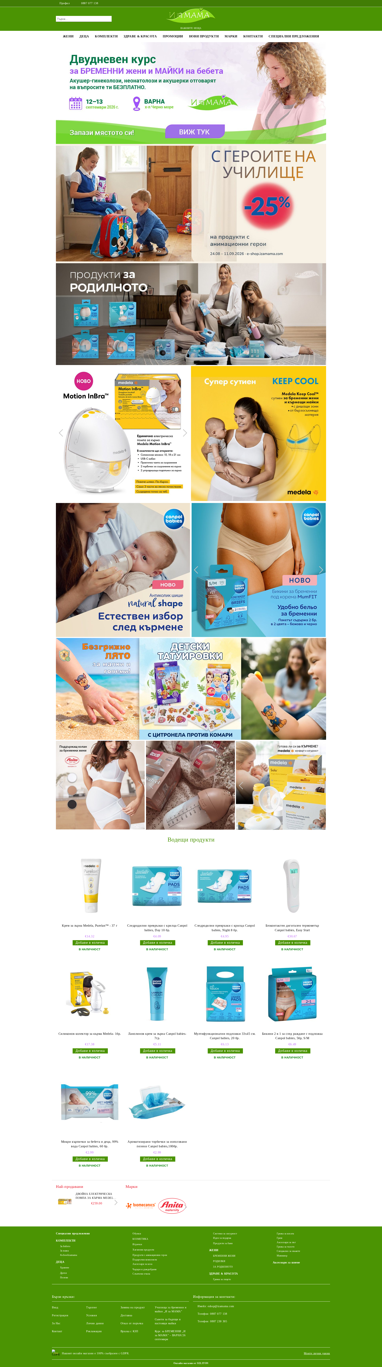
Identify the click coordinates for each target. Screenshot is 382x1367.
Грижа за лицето (222, 1279)
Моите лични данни (317, 1353)
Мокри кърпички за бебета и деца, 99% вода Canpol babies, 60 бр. (89, 1144)
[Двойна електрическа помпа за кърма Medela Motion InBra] (65, 1201)
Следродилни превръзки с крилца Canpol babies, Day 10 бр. (157, 928)
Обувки (137, 1233)
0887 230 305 (218, 1321)
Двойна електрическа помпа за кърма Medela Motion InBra (95, 1196)
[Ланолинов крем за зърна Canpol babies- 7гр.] (157, 994)
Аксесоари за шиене (286, 1262)
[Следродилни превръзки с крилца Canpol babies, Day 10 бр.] (157, 886)
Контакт (57, 1331)
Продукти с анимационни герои (150, 1255)
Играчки (137, 1244)
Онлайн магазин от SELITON (191, 1363)
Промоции (173, 36)
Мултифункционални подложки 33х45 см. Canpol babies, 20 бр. (225, 1036)
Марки (231, 36)
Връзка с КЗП (129, 1331)
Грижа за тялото (285, 1246)
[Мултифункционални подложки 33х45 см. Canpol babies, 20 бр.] (225, 994)
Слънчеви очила (141, 1273)
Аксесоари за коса (142, 1264)
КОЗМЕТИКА (140, 1239)
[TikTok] (324, 3)
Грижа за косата (285, 1233)
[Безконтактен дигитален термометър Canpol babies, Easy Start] (292, 886)
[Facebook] (312, 3)
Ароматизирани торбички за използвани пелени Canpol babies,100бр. (157, 1144)
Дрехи (63, 1273)
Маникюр (282, 1255)
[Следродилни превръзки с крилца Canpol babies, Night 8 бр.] (225, 886)
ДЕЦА (84, 36)
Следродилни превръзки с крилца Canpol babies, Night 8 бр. (225, 928)
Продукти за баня (223, 1243)
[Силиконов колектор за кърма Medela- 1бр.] (90, 994)
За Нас (56, 1323)
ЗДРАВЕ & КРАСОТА (140, 36)
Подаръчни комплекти (145, 1259)
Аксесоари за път (286, 1242)
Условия (91, 1315)
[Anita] (172, 1206)
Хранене (64, 1267)
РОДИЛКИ (219, 1261)
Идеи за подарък (222, 1238)
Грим (279, 1238)
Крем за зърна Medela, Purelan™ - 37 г (89, 925)
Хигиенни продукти (143, 1249)
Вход (55, 1307)
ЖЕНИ (68, 36)
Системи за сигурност (225, 1233)
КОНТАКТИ (253, 36)
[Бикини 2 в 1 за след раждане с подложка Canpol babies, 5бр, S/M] (292, 994)
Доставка (126, 1315)
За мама (64, 1250)
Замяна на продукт (133, 1307)
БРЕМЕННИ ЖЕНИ (224, 1255)
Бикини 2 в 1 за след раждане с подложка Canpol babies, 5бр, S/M (292, 1036)
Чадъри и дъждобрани (145, 1269)
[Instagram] (318, 3)
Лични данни (95, 1323)
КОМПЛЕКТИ (106, 36)
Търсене (91, 1307)
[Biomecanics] (141, 1206)
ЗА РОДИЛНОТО (223, 1266)
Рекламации (94, 1331)
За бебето (65, 1246)
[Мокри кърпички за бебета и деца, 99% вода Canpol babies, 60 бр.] (90, 1102)
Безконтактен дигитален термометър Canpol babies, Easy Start (292, 928)
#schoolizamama (68, 1255)
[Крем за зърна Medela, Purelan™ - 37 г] (90, 886)
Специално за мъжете (288, 1251)
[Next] (183, 433)
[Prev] (62, 433)
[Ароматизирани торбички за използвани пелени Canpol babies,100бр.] (157, 1102)
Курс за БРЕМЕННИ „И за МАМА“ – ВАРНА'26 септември (170, 1335)
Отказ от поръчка (132, 1323)
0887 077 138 (89, 3)
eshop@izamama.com (221, 1306)
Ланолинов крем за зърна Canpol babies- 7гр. (157, 1036)
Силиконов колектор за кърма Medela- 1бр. (89, 1033)
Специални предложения (294, 36)
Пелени (64, 1277)
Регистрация (60, 1315)
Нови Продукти (204, 36)
